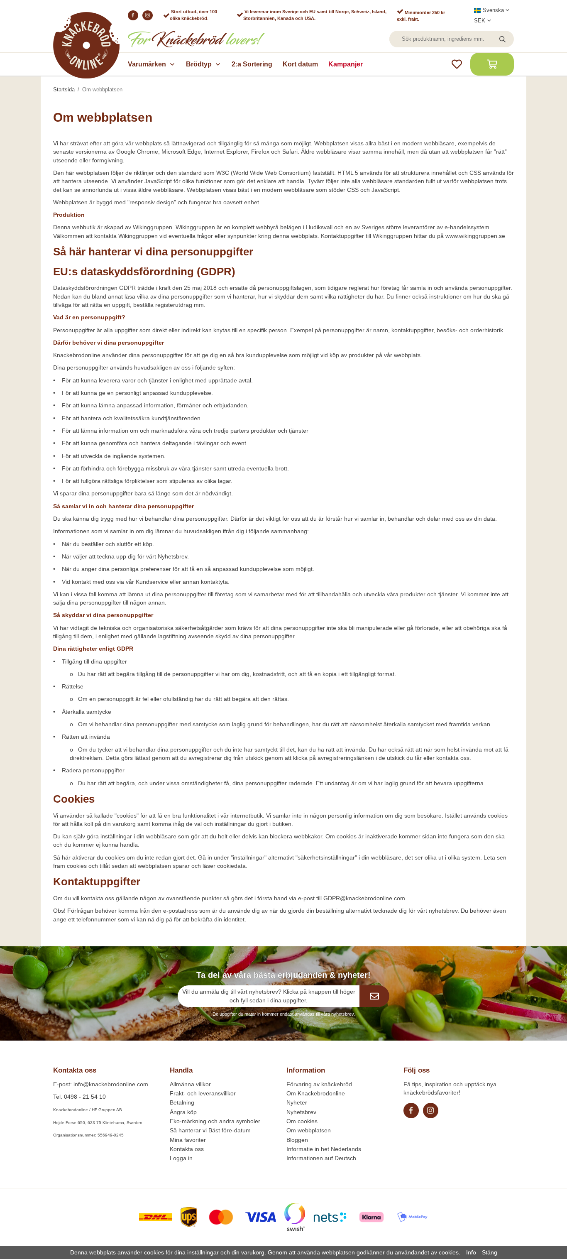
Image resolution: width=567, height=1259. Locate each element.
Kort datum (300, 64)
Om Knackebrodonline (315, 1093)
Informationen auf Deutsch (321, 1158)
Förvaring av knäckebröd (319, 1084)
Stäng (489, 1252)
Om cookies (302, 1121)
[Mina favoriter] (457, 64)
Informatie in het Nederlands (323, 1149)
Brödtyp (199, 64)
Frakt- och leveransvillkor (203, 1093)
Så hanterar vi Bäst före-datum (210, 1130)
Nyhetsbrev (301, 1112)
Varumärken (147, 64)
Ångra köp (183, 1112)
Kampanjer (345, 64)
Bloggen (297, 1140)
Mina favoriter (188, 1140)
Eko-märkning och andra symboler (215, 1121)
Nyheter (296, 1102)
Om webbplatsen (308, 1130)
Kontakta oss (187, 1149)
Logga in (181, 1158)
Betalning (182, 1102)
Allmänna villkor (190, 1084)
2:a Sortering (252, 64)
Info (471, 1252)
